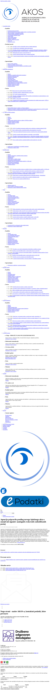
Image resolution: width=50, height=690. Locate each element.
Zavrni (2, 688)
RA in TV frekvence (9, 418)
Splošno (9, 273)
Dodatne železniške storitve (13, 236)
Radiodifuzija (10, 157)
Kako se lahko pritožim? (12, 63)
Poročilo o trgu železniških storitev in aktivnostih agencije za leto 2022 (25, 255)
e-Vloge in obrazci (6, 333)
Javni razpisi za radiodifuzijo (13, 162)
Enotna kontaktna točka (12, 307)
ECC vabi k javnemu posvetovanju (19, 94)
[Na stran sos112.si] (4, 663)
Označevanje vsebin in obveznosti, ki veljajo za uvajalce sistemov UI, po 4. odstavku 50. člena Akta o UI (28, 319)
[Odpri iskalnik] (0, 509)
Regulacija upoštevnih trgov (13, 76)
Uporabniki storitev (6, 26)
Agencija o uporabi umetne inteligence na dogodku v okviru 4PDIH (26, 134)
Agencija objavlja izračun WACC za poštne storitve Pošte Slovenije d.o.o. (19, 568)
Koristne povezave (11, 41)
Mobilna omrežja (11, 156)
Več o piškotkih (45, 667)
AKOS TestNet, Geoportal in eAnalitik (15, 186)
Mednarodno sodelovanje (13, 203)
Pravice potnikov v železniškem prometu (15, 33)
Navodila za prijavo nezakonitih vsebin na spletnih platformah (25, 46)
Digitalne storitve (6, 267)
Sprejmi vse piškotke (15, 688)
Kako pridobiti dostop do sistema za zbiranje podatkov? (18, 107)
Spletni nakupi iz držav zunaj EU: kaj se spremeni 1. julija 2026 (25, 210)
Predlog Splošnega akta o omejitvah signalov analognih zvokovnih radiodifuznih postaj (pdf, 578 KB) (20, 552)
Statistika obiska (4, 679)
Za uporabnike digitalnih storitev (14, 35)
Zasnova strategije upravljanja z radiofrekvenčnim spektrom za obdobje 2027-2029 (28, 170)
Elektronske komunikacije (8, 69)
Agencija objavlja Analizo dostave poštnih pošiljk (22, 215)
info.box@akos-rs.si (8, 622)
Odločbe (4, 373)
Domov (4, 515)
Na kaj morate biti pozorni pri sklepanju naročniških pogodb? (19, 65)
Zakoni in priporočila (7, 425)
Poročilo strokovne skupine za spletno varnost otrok (23, 286)
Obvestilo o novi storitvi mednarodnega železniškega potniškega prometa (27, 249)
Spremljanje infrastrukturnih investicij (15, 81)
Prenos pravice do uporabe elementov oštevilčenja (22, 90)
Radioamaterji (8, 421)
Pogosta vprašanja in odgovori (13, 281)
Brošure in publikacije (12, 38)
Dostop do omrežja (11, 198)
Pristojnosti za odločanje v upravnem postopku (17, 265)
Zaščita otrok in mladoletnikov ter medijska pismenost (18, 146)
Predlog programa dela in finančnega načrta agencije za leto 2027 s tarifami (20, 569)
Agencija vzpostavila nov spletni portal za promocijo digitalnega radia (25, 177)
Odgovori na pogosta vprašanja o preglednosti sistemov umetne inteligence (26, 320)
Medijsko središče (6, 426)
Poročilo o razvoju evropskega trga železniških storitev (23, 256)
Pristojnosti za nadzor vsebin (13, 147)
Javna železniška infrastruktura (14, 235)
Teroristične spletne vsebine (13, 277)
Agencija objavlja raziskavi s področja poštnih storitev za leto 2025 (25, 216)
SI (1, 510)
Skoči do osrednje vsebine (5, 1)
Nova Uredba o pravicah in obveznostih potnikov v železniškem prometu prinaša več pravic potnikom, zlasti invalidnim (28, 253)
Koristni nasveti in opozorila (13, 30)
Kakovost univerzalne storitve (13, 197)
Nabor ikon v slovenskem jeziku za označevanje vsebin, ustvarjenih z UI (27, 316)
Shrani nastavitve (7, 688)
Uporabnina (10, 237)
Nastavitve (3, 669)
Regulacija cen (10, 200)
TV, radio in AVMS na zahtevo (9, 112)
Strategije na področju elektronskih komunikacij (17, 75)
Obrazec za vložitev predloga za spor (15, 64)
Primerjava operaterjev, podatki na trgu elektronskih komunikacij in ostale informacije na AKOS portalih (28, 109)
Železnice (5, 228)
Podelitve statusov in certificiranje (14, 276)
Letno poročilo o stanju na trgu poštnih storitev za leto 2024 (24, 218)
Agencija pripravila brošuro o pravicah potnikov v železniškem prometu (27, 258)
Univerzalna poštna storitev (13, 196)
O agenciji (5, 427)
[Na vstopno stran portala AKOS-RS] (25, 24)
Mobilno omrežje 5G (12, 185)
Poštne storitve (8, 417)
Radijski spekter (6, 149)
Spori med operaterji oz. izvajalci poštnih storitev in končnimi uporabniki (22, 31)
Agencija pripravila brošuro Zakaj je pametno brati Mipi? (24, 54)
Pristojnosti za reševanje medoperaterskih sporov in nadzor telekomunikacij (22, 110)
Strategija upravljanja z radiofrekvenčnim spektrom (17, 155)
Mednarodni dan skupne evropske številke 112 (22, 52)
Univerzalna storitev (12, 79)
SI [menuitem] (1, 512)
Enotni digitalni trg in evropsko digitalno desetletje (17, 82)
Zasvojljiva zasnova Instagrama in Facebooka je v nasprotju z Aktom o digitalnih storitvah (30, 288)
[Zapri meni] (5, 68)
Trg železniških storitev (12, 234)
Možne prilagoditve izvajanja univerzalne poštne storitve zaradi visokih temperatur (28, 209)
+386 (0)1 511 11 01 (8, 620)
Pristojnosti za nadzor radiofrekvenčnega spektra (17, 187)
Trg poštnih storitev (11, 195)
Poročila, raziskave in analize (13, 39)
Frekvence (7, 420)
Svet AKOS (5, 429)
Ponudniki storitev (11, 275)
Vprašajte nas (10, 67)
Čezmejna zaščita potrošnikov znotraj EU (16, 34)
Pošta (4, 189)
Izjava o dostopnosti (7, 659)
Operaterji (7, 416)
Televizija (10, 118)
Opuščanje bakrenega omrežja (13, 83)
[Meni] (0, 487)
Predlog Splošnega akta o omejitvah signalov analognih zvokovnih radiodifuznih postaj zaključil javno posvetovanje (22, 560)
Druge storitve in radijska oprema (14, 159)
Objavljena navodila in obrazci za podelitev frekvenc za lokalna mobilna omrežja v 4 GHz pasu (30, 169)
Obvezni (2, 670)
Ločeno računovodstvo (12, 201)
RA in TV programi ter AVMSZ (11, 419)
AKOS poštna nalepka (12, 37)
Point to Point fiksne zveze (10, 358)
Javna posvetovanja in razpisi (8, 424)
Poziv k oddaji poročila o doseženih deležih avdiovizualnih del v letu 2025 (26, 130)
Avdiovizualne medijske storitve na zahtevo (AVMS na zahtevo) (20, 120)
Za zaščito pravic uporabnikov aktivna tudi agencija (23, 48)
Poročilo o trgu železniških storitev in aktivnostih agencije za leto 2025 (25, 250)
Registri (4, 410)
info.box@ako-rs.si (21, 542)
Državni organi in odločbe (13, 278)
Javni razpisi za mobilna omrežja (14, 160)
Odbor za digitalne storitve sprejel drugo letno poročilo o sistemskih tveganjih (27, 290)
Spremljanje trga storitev (12, 240)
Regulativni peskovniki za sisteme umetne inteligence (18, 308)
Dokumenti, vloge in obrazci (10, 338)
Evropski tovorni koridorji (13, 241)
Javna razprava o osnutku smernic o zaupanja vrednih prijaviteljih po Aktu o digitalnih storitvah (30, 293)
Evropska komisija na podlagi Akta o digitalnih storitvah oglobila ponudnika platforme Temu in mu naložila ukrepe (28, 296)
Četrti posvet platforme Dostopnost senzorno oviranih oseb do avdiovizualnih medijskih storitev (27, 132)
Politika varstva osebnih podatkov (9, 658)
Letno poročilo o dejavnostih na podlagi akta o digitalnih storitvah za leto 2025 (28, 291)
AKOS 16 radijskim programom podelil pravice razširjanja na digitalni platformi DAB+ (29, 128)
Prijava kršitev (10, 36)
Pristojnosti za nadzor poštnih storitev (15, 226)
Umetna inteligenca (6, 300)
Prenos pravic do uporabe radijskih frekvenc (21, 178)
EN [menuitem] (2, 512)
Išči (13, 513)
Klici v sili (10, 40)
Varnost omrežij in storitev (13, 80)
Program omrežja (11, 238)
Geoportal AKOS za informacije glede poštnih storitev (18, 225)
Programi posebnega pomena (13, 121)
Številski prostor (11, 78)
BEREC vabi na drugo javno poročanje (20, 98)
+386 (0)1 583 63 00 (8, 619)
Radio (9, 119)
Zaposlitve (5, 428)
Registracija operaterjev (12, 77)
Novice (9, 74)
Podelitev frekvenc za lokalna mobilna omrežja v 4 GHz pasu (19, 161)
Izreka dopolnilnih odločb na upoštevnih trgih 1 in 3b (16, 570)
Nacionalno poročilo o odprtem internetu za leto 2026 (23, 92)
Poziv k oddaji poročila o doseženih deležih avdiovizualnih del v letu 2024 (27, 139)
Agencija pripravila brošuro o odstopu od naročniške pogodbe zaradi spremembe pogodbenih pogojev (28, 57)
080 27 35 (36, 653)
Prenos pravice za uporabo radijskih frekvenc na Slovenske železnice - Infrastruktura (29, 175)
